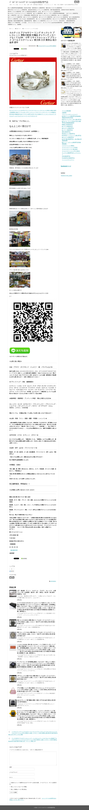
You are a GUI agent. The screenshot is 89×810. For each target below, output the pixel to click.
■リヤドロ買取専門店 (67, 126)
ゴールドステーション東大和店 (70, 149)
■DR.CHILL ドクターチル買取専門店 (54, 7)
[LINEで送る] (24, 48)
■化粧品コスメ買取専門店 (68, 133)
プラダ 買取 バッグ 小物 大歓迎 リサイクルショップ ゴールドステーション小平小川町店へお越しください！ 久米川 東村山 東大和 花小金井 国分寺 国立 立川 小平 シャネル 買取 (36, 689)
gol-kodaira (53, 581)
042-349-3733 (13, 550)
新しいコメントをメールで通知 (19, 786)
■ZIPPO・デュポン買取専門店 (14, 11)
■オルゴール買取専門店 (68, 128)
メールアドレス (13, 772)
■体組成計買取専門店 (72, 18)
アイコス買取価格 (66, 110)
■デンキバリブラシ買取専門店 (45, 17)
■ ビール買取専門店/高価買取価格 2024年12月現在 (19, 7)
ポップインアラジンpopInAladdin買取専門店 (52, 22)
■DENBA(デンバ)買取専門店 (38, 7)
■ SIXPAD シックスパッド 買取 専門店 (71, 135)
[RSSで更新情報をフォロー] (78, 2)
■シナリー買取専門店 (67, 130)
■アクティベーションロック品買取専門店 (51, 11)
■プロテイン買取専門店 (13, 18)
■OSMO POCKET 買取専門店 (68, 9)
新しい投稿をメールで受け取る (19, 789)
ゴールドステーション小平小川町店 (47, 46)
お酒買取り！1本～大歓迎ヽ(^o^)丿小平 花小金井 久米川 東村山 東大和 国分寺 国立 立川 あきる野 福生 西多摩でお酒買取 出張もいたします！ (71, 67)
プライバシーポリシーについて (35, 22)
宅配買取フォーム (12, 24)
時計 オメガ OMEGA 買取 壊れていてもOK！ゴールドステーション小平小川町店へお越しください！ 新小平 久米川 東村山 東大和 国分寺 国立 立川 (36, 621)
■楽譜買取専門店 (28, 20)
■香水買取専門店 (66, 131)
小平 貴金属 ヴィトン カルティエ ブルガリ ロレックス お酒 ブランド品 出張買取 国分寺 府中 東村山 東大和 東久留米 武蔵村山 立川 (37, 592)
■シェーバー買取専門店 (63, 15)
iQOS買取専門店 (66, 156)
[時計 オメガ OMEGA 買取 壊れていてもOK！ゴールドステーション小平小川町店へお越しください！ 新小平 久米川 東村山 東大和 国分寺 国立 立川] (12, 623)
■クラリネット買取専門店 (72, 13)
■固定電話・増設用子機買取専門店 (15, 20)
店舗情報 (19, 24)
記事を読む (19, 599)
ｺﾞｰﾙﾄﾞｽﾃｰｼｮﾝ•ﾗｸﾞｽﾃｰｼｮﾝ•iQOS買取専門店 (28, 2)
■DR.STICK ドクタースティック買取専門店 (17, 9)
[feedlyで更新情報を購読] (75, 2)
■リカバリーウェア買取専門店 (59, 18)
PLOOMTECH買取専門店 (68, 158)
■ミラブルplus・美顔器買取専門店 (27, 18)
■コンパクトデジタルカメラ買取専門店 (48, 15)
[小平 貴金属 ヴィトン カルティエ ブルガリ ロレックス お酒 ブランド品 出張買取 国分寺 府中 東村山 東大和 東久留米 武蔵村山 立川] (12, 593)
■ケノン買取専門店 (12, 15)
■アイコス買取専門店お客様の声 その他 (32, 11)
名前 (10, 767)
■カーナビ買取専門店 (38, 13)
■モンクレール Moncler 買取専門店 (43, 18)
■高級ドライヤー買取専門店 (14, 22)
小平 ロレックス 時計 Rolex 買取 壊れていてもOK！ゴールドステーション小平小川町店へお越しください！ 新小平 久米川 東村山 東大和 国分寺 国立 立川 (36, 677)
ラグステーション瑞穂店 (68, 145)
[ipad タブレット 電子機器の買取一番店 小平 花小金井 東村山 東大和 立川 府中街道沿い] (12, 703)
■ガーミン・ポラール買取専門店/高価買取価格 (54, 13)
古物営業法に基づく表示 (69, 22)
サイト (11, 777)
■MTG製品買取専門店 (55, 9)
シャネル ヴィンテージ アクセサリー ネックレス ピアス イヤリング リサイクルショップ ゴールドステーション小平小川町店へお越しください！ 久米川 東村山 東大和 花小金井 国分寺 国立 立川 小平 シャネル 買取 (33, 733)
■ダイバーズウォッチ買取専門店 (31, 17)
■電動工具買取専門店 (67, 124)
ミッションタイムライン (68, 159)
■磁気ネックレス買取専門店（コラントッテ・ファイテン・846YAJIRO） (49, 20)
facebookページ (66, 166)
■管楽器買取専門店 (71, 20)
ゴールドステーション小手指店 (70, 147)
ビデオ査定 (24, 22)
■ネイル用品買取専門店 (74, 17)
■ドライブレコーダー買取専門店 (61, 17)
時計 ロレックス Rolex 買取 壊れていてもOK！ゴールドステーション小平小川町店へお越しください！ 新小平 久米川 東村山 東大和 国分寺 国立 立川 (36, 634)
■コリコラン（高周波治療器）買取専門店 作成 (28, 15)
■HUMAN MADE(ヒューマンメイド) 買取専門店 (38, 9)
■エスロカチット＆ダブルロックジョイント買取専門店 (20, 13)
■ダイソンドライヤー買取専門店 (15, 17)
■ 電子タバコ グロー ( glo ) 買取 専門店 (71, 119)
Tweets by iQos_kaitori (66, 175)
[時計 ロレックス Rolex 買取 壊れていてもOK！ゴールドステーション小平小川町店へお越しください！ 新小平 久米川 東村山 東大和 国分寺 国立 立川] (12, 635)
